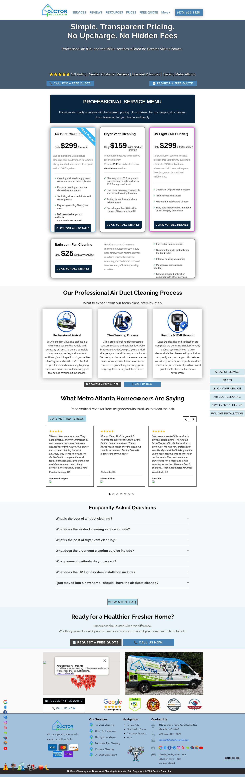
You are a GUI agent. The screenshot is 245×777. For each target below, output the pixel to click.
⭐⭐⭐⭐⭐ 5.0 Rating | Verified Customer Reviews (89, 74)
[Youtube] (5, 748)
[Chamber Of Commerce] (5, 738)
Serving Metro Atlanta (179, 74)
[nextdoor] (5, 733)
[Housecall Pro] (5, 707)
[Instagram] (5, 723)
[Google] (5, 702)
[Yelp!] (5, 728)
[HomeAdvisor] (5, 743)
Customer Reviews (136, 733)
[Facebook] (5, 712)
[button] (79, 12)
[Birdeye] (5, 717)
